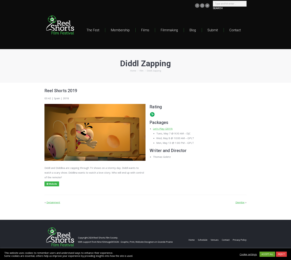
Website (52, 184)
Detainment (53, 202)
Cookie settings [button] (248, 254)
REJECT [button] (281, 254)
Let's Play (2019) (163, 128)
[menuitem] (93, 30)
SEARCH (218, 8)
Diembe (240, 202)
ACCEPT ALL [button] (267, 254)
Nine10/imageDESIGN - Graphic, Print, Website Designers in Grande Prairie (135, 241)
